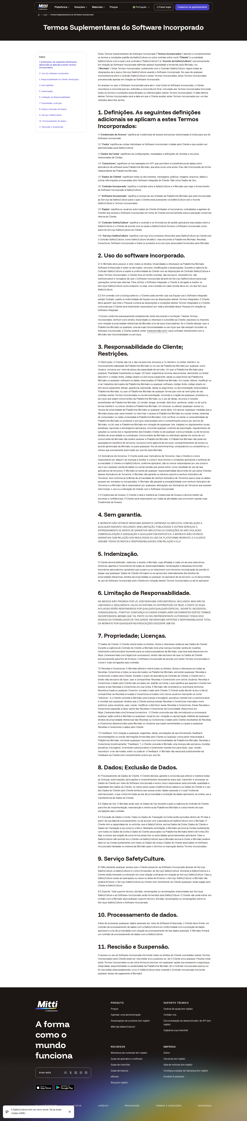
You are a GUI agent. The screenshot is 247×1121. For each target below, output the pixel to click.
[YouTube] (65, 1072)
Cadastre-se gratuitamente (192, 7)
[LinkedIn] (75, 1072)
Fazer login (165, 7)
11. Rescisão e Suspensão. (51, 127)
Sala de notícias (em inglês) (178, 1064)
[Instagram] (86, 1072)
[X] (70, 1072)
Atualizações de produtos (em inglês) (130, 1020)
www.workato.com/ (157, 330)
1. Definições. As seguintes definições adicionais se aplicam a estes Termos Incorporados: (58, 65)
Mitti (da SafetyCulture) (123, 1026)
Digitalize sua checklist (176, 1030)
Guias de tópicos (119, 1070)
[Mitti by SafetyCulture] (43, 7)
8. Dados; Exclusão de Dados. (53, 109)
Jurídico (103, 1105)
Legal (45, 15)
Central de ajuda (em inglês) (178, 1008)
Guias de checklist (120, 1064)
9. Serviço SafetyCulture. (50, 115)
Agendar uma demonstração (126, 1014)
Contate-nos (170, 1014)
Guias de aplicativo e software (127, 1058)
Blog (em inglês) (119, 1082)
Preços (114, 1008)
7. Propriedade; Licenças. (50, 103)
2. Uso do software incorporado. (54, 73)
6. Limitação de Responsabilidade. (54, 97)
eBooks (115, 1076)
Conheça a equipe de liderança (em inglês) (186, 1070)
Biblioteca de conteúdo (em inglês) (129, 1052)
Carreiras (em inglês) (174, 1058)
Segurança (205, 1105)
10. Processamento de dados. (53, 121)
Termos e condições (169, 1105)
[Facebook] (80, 1072)
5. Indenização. (46, 91)
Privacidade (132, 1105)
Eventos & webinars (174, 1076)
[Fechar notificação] (70, 1112)
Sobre (167, 1052)
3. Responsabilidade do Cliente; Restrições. (59, 79)
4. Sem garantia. (46, 85)
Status (77, 1105)
